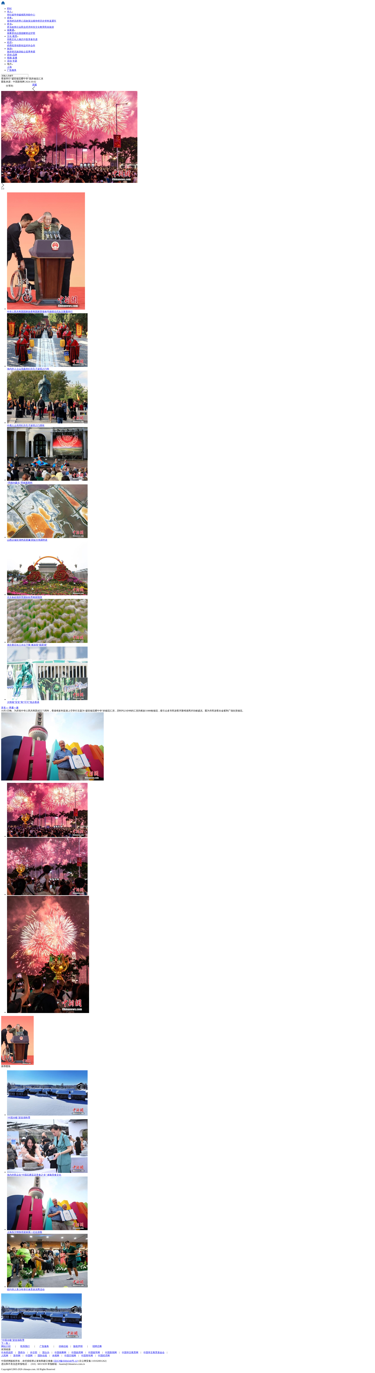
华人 (9, 11)
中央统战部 (7, 1352)
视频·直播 (12, 58)
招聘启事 (97, 1346)
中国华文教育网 (130, 1352)
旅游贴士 (21, 51)
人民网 (4, 1355)
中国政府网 (77, 1352)
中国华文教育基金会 (154, 1352)
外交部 (33, 1352)
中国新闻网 (111, 1352)
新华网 (16, 1355)
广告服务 (11, 70)
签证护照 (30, 33)
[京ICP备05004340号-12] (65, 1361)
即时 (9, 8)
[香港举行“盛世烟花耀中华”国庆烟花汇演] (47, 836)
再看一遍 (13, 707)
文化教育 (40, 27)
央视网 (55, 1355)
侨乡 (9, 24)
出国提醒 (21, 33)
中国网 (29, 1355)
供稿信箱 (63, 1346)
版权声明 (78, 1346)
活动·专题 (12, 61)
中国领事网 (60, 1352)
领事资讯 (11, 33)
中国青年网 (87, 1355)
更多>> (4, 707)
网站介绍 (6, 1346)
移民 (23, 14)
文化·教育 (12, 36)
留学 (14, 14)
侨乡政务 (11, 27)
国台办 (45, 1352)
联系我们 (25, 1346)
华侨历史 (40, 21)
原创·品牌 (12, 54)
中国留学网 (94, 1352)
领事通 (10, 30)
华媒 (18, 14)
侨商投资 (11, 45)
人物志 (19, 39)
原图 (34, 85)
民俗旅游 (49, 27)
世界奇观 (30, 51)
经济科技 (30, 27)
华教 (9, 39)
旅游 (9, 48)
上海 (9, 67)
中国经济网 (104, 1355)
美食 (30, 39)
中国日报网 (70, 1355)
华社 (9, 14)
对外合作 (30, 45)
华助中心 (30, 14)
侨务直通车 (50, 21)
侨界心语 (21, 21)
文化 (14, 39)
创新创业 (21, 45)
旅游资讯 (11, 51)
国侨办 (21, 1352)
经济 (9, 42)
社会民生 (21, 27)
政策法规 (30, 21)
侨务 (9, 18)
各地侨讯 (11, 21)
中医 (25, 39)
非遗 (35, 39)
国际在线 (42, 1355)
